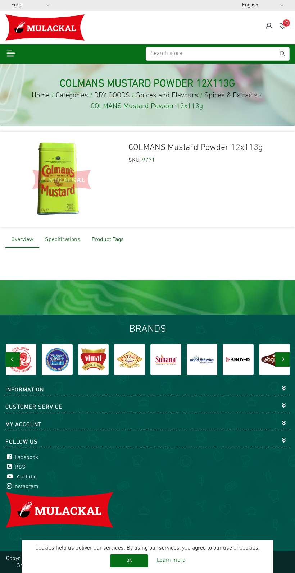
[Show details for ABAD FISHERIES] (202, 359)
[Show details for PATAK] (129, 359)
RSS (19, 467)
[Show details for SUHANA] (166, 359)
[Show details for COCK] (21, 359)
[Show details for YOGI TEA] (274, 359)
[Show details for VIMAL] (93, 359)
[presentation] (12, 359)
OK (129, 561)
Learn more (171, 560)
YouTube (26, 477)
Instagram (25, 487)
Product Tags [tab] (108, 240)
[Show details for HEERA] (57, 359)
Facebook (25, 457)
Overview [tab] (22, 240)
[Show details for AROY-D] (238, 359)
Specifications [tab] (62, 240)
